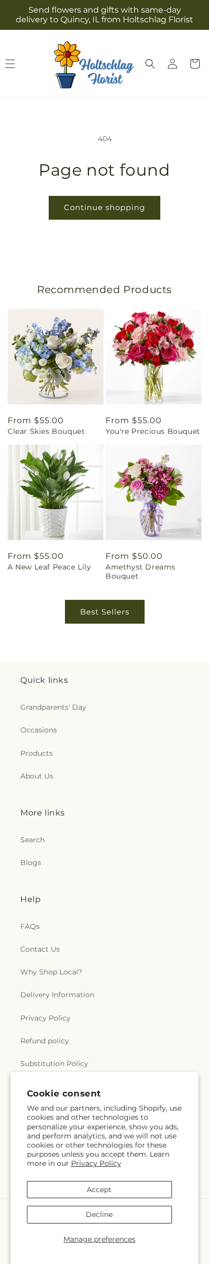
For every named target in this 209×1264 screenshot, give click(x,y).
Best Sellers (104, 612)
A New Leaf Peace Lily (49, 567)
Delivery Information (57, 994)
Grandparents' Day (53, 707)
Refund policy (44, 1040)
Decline (99, 1214)
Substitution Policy (54, 1063)
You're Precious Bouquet (153, 431)
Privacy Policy (96, 1163)
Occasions (38, 730)
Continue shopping (104, 207)
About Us (36, 776)
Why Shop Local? (51, 971)
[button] (150, 64)
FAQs (30, 926)
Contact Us (40, 949)
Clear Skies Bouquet (46, 431)
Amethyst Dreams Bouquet (141, 571)
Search (32, 839)
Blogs (30, 862)
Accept (99, 1189)
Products (36, 753)
